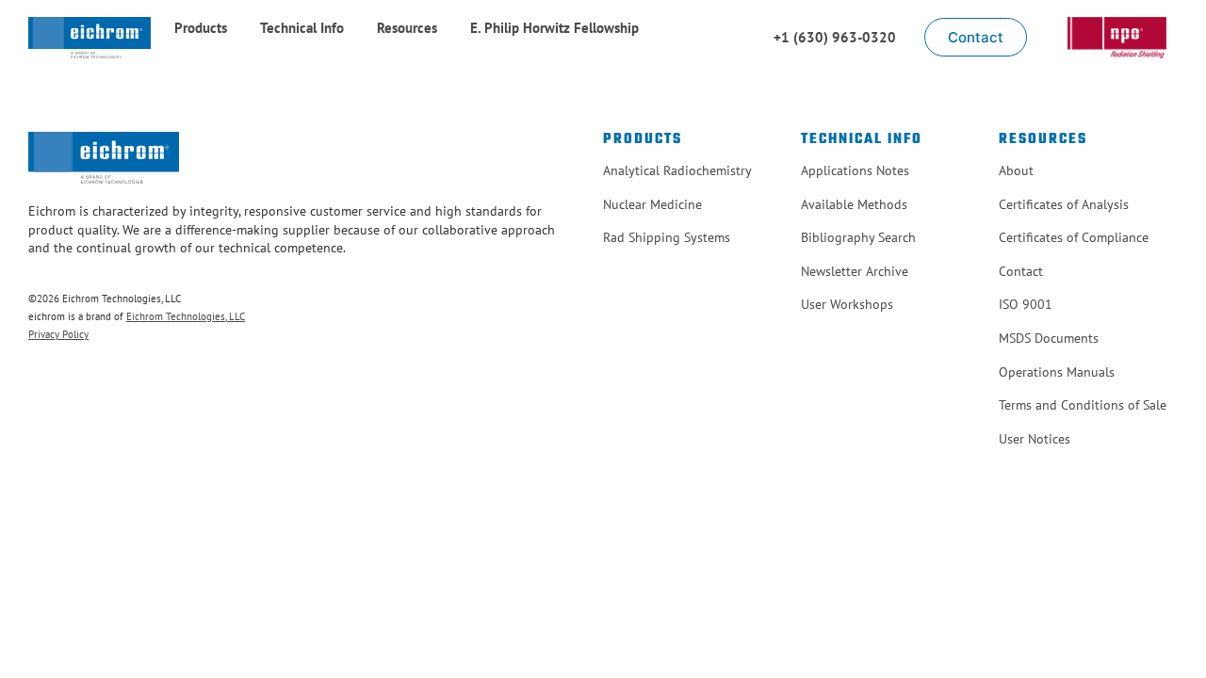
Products (200, 28)
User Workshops (847, 304)
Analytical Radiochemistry (677, 170)
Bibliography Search (858, 237)
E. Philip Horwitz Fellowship (554, 28)
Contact (1021, 271)
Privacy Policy (58, 334)
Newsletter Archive (854, 271)
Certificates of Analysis (1064, 204)
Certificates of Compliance (1074, 237)
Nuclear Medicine (652, 204)
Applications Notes (855, 170)
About (1016, 170)
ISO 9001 (1025, 304)
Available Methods (854, 204)
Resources (407, 28)
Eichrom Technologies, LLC (185, 316)
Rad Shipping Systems (666, 237)
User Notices (1034, 438)
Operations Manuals (1057, 371)
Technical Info (302, 28)
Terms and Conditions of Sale (1082, 404)
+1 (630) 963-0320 (835, 37)
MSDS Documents (1049, 338)
